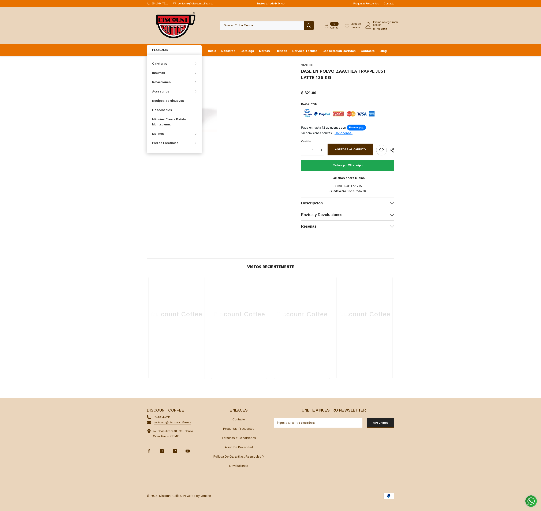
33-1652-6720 (356, 191)
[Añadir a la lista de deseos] (381, 150)
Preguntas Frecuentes (366, 3)
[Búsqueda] (267, 25)
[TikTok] (175, 451)
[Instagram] (162, 451)
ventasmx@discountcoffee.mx (195, 3)
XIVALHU (307, 65)
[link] (176, 362)
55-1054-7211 (160, 3)
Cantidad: (307, 141)
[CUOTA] (390, 150)
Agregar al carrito (350, 149)
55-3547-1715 (352, 186)
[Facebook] (149, 451)
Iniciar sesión (377, 23)
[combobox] (262, 25)
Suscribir (380, 422)
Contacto (389, 3)
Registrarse (391, 22)
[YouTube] (188, 451)
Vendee (206, 495)
